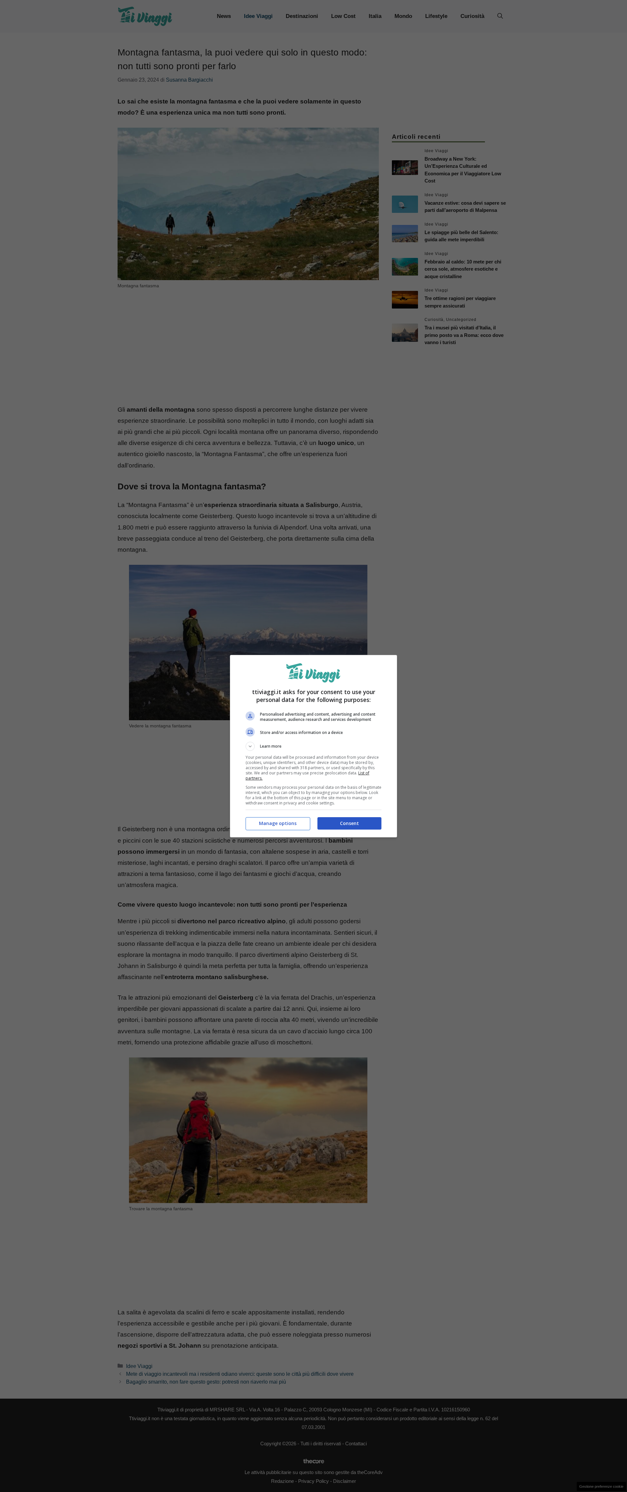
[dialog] (313, 746)
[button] (313, 746)
